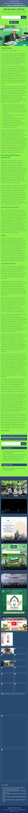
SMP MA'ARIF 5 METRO (14, 9)
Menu (15, 22)
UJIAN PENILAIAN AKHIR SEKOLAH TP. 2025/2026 (14, 449)
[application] (14, 483)
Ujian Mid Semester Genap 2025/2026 (12, 455)
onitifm (4, 463)
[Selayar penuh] (25, 490)
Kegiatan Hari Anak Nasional (11, 30)
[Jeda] (3, 490)
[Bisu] (22, 490)
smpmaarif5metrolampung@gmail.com (15, 3)
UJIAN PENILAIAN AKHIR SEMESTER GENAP (13, 453)
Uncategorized (6, 425)
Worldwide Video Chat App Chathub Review (14, 434)
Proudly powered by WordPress (10, 804)
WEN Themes (14, 806)
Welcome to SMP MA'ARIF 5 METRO (16, 5)
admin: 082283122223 (14, 1)
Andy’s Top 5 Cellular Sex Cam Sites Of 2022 (14, 431)
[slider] (13, 490)
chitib (2, 417)
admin (15, 45)
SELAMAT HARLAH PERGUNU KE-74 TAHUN (13, 451)
